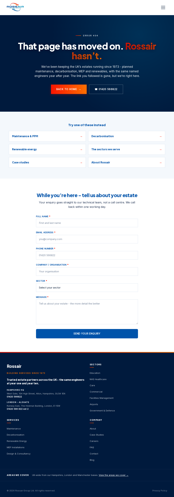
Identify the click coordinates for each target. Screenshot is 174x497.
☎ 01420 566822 (106, 89)
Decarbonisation (15, 434)
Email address (45, 232)
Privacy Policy (159, 490)
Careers (94, 441)
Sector (41, 280)
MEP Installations (15, 447)
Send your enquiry (87, 333)
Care (92, 385)
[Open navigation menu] (163, 7)
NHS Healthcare (98, 379)
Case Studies (97, 434)
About (93, 428)
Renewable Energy (17, 441)
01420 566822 (14, 396)
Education (95, 373)
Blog (92, 460)
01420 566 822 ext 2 (18, 409)
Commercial (96, 391)
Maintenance (14, 428)
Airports (94, 404)
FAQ (92, 447)
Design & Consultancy (18, 453)
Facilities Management (102, 398)
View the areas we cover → (113, 475)
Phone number (45, 248)
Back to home (68, 89)
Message (42, 297)
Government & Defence (102, 410)
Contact (94, 453)
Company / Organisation (52, 264)
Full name (43, 216)
